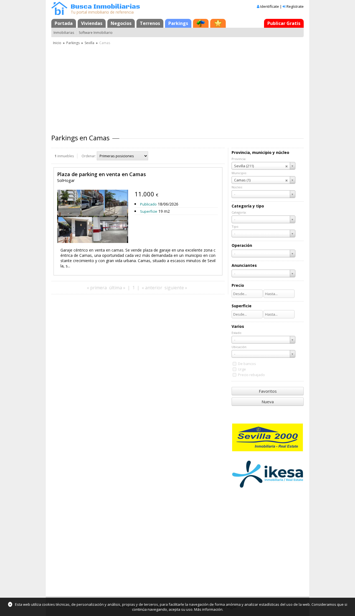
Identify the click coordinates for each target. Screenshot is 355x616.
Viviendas (91, 23)
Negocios (121, 23)
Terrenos (150, 23)
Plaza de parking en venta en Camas (101, 174)
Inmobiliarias (64, 32)
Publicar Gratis (283, 23)
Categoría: (239, 212)
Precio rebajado (251, 374)
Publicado (148, 204)
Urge (242, 369)
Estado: (237, 333)
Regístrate (295, 6)
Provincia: (239, 159)
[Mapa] (201, 23)
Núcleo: (237, 187)
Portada (64, 23)
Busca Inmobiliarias (105, 7)
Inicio (57, 42)
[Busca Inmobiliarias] (59, 13)
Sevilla (89, 42)
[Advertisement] (177, 87)
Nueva (268, 401)
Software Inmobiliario (96, 32)
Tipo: (235, 226)
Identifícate (269, 6)
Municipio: (239, 173)
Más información (208, 609)
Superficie (148, 211)
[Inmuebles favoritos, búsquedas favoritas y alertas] (218, 23)
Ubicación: (239, 347)
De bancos (247, 363)
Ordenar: (89, 156)
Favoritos (268, 391)
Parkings (178, 23)
